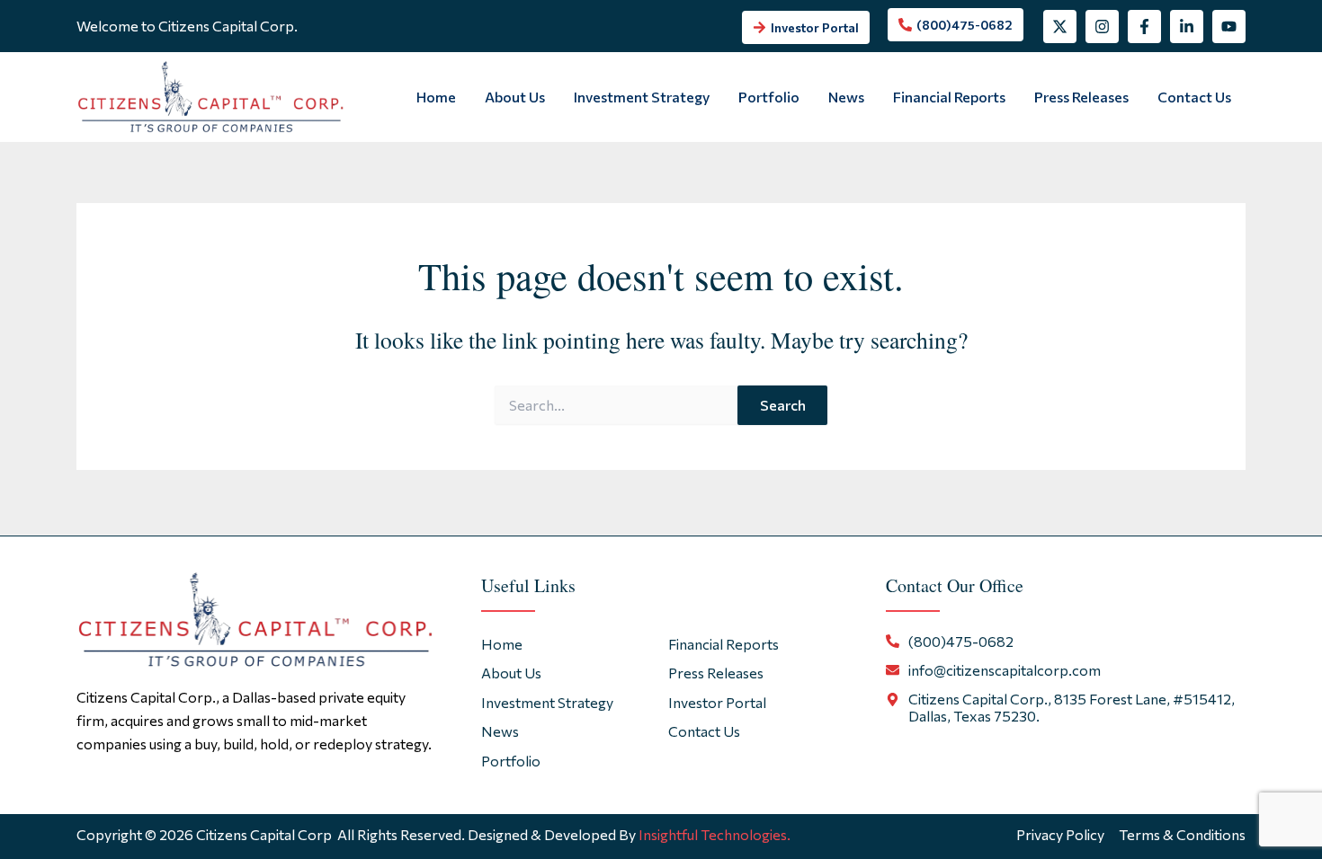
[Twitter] (1059, 26)
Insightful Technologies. (715, 834)
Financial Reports (949, 96)
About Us (515, 96)
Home (436, 96)
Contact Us (1194, 96)
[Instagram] (1102, 26)
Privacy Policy (1060, 834)
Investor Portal (717, 702)
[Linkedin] (1186, 26)
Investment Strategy (642, 96)
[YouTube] (1229, 26)
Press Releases (1081, 96)
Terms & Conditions (1182, 834)
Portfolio (768, 96)
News (846, 96)
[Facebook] (1144, 26)
